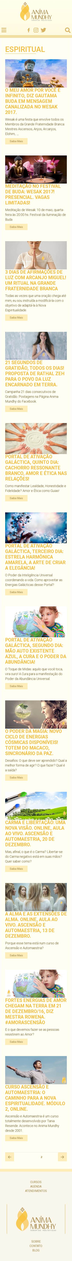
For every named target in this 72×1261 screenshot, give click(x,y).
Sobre (36, 1241)
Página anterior (9, 1156)
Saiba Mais (16, 141)
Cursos (36, 1182)
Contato (36, 1246)
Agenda (36, 1186)
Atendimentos (36, 1191)
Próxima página (62, 1156)
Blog (36, 1250)
